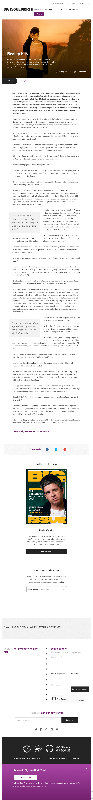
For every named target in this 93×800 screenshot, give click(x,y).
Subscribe (70, 720)
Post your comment (80, 689)
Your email (75, 674)
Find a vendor (70, 4)
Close (86, 768)
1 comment (81, 72)
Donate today (25, 777)
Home (10, 81)
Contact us (81, 4)
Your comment (56, 657)
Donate (39, 14)
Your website (59, 685)
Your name (58, 674)
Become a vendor (58, 4)
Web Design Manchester (56, 758)
